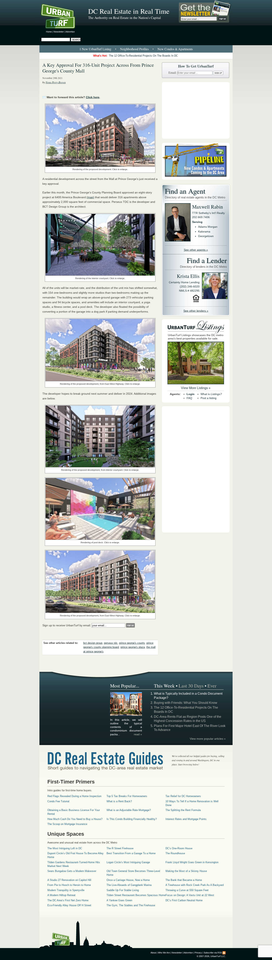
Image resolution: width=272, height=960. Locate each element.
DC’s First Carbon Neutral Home (184, 900)
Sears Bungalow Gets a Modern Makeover (71, 871)
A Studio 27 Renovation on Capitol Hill (69, 880)
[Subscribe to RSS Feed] (224, 952)
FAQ (189, 398)
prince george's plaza (132, 647)
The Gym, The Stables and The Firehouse (131, 905)
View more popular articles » (208, 738)
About (153, 952)
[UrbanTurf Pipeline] (196, 178)
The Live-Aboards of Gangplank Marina (129, 885)
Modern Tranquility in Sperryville (65, 890)
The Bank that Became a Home (183, 880)
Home (49, 31)
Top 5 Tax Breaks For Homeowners (127, 796)
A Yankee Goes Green (119, 900)
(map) (90, 197)
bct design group (92, 643)
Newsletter (59, 31)
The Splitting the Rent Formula (183, 810)
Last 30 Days (191, 685)
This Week (164, 685)
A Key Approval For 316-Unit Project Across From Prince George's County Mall (98, 68)
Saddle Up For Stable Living (123, 890)
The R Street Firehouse (120, 848)
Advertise (70, 31)
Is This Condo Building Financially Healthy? (132, 819)
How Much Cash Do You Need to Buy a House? (74, 819)
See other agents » (196, 249)
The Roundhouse (175, 853)
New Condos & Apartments (175, 49)
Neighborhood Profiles (134, 49)
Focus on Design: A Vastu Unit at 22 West (189, 895)
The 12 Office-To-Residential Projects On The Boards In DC (143, 55)
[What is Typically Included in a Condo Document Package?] (126, 715)
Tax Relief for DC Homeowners (183, 796)
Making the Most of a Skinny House (186, 871)
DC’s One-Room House (178, 848)
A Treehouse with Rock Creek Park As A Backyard (194, 885)
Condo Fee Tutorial (58, 801)
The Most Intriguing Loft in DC (64, 848)
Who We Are (164, 952)
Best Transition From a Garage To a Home (131, 853)
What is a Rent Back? (119, 801)
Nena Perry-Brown (56, 82)
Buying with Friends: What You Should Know (185, 702)
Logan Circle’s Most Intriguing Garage (128, 862)
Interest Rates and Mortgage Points (185, 819)
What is (211, 394)
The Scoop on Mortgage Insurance (67, 824)
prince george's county (132, 643)
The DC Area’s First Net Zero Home (67, 900)
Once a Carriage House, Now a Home (128, 880)
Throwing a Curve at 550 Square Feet (186, 890)
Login (191, 394)
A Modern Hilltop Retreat (61, 895)
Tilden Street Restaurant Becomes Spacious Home (136, 895)
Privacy (198, 952)
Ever (211, 685)
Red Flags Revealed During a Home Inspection (74, 796)
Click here (92, 97)
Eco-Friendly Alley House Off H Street (69, 905)
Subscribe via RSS (213, 952)
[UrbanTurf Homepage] (61, 17)
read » (138, 734)
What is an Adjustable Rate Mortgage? (129, 810)
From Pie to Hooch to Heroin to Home (69, 885)
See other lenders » (195, 310)
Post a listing (208, 398)
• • (136, 49)
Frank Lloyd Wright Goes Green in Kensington (191, 862)
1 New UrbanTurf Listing (95, 49)
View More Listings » (195, 388)
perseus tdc (110, 643)
